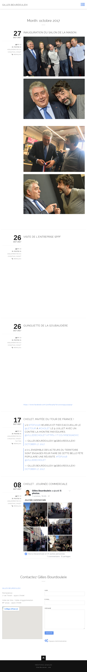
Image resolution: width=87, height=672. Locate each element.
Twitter (18, 441)
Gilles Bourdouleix (15, 5)
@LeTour (30, 428)
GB (20, 44)
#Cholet (44, 428)
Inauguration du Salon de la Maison (49, 32)
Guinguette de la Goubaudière (45, 325)
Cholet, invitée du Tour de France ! (48, 419)
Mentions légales (43, 665)
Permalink (17, 54)
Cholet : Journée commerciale (45, 484)
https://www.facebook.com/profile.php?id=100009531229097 (47, 405)
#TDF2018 (34, 425)
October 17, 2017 (35, 444)
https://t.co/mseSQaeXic (62, 435)
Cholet (18, 52)
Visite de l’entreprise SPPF (42, 236)
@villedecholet (35, 435)
